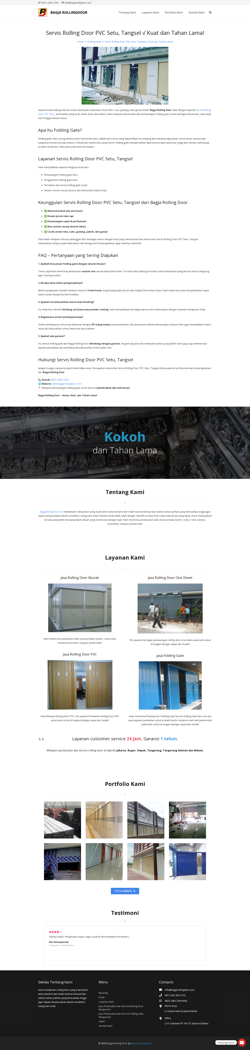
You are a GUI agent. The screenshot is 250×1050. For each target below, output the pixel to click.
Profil (101, 997)
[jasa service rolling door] (187, 861)
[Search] (210, 12)
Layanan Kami (106, 1001)
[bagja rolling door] (62, 820)
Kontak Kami (105, 1025)
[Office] (162, 1019)
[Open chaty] (242, 1042)
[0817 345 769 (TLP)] (162, 995)
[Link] (42, 12)
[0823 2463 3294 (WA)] (162, 1001)
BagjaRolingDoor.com (51, 511)
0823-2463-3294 (60, 379)
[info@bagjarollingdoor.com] (162, 990)
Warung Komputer (141, 1043)
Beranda (103, 992)
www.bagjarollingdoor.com (66, 383)
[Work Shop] (162, 1006)
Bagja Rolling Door (117, 1043)
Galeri (102, 1021)
